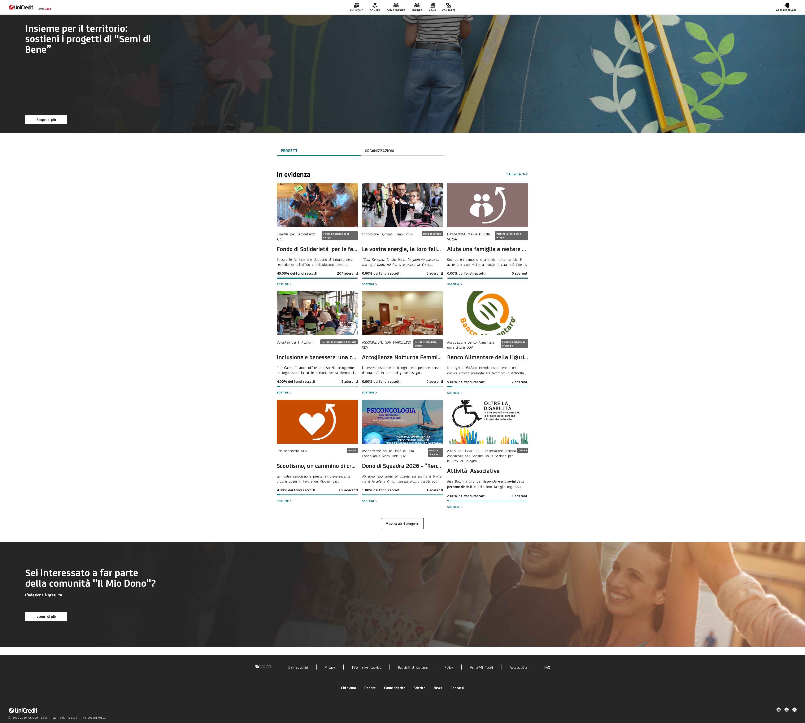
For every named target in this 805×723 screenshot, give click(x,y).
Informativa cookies (366, 667)
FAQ (547, 667)
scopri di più (46, 616)
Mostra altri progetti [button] (402, 524)
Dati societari (298, 667)
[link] (21, 7)
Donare (370, 688)
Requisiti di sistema (413, 667)
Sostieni (283, 284)
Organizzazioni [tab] (379, 150)
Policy (449, 667)
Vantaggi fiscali (481, 667)
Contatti (457, 688)
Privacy (330, 667)
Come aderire (394, 688)
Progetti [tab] (290, 150)
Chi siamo (348, 688)
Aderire (419, 688)
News (438, 688)
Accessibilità (518, 667)
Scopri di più (46, 120)
